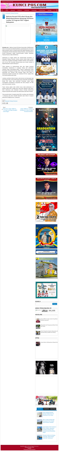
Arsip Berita (46, 408)
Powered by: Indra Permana (29, 449)
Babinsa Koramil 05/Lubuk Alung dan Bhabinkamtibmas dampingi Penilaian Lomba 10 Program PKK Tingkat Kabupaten (19, 19)
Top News (40, 408)
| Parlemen (19, 10)
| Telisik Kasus (42, 10)
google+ (55, 2)
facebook (53, 2)
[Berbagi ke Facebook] (7, 103)
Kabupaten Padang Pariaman (11, 101)
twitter (51, 2)
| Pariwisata (33, 10)
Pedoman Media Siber (29, 447)
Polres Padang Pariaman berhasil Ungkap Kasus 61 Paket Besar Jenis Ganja (48, 414)
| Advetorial (26, 10)
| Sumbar (49, 10)
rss (57, 2)
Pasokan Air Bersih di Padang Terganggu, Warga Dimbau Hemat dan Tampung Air (49, 437)
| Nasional (13, 10)
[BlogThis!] (4, 103)
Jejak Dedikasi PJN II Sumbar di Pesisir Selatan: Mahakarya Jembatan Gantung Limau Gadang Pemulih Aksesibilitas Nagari (49, 429)
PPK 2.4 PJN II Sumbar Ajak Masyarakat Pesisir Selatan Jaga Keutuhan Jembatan (48, 421)
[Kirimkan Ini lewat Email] (3, 103)
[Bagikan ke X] (6, 103)
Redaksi (29, 448)
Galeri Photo (53, 408)
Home (7, 10)
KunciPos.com (23, 446)
